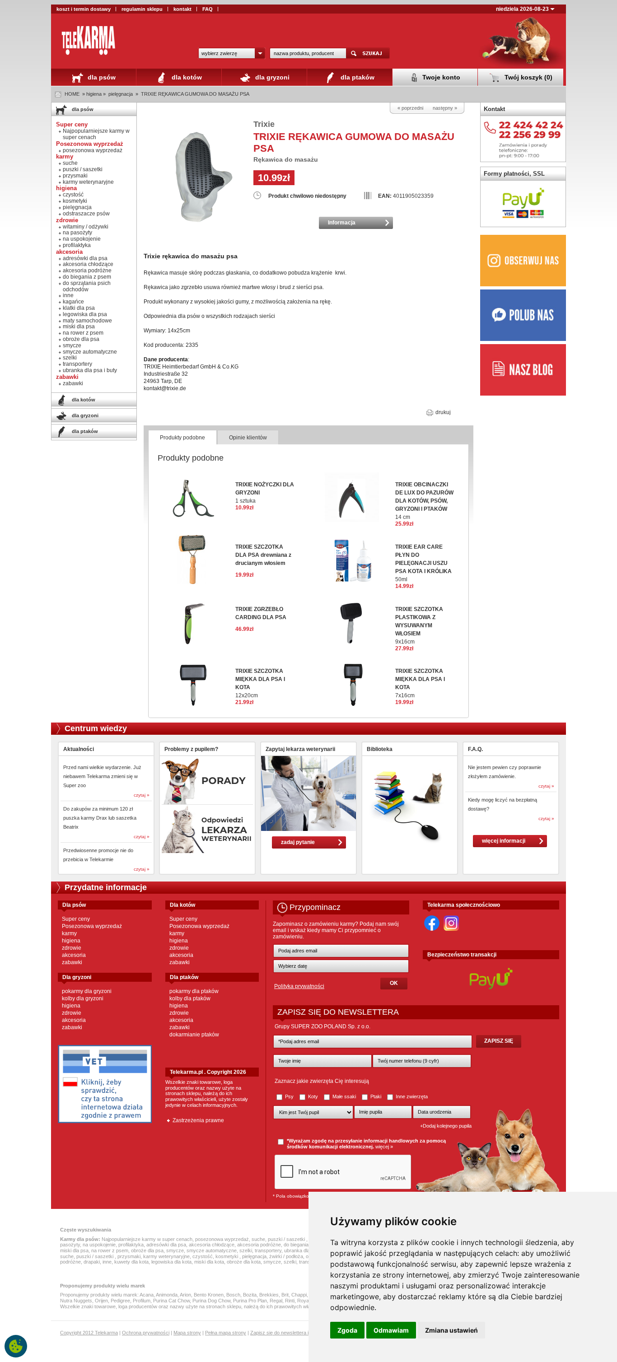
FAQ (207, 9)
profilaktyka (77, 245)
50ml (423, 563)
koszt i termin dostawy (83, 9)
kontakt (182, 9)
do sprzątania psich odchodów (87, 286)
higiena (71, 941)
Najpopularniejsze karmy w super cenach (96, 134)
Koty (313, 1096)
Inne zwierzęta (411, 1096)
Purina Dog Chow (211, 1300)
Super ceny (76, 919)
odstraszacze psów (86, 213)
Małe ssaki (344, 1096)
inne (68, 295)
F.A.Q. (475, 749)
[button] (232, 53)
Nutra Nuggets (76, 1300)
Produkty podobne (182, 437)
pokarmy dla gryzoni (87, 991)
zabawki (73, 383)
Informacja (341, 222)
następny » (445, 108)
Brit (285, 1294)
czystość (73, 194)
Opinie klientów (248, 437)
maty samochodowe (87, 320)
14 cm (424, 500)
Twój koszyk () (527, 77)
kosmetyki (75, 201)
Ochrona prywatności (145, 1332)
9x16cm (419, 625)
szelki (70, 357)
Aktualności (78, 749)
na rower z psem (83, 333)
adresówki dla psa (85, 258)
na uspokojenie (82, 239)
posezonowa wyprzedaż (92, 150)
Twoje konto (440, 77)
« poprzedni (410, 108)
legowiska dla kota (171, 1261)
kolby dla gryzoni (82, 998)
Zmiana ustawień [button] (451, 1330)
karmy (69, 933)
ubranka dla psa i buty (90, 370)
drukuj (442, 412)
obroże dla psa (81, 339)
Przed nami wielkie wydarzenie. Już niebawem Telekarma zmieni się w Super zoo (102, 776)
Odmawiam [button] (391, 1330)
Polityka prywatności (299, 986)
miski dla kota (209, 1261)
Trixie (264, 124)
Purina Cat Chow (171, 1300)
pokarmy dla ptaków (194, 991)
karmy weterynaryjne (88, 182)
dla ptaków (356, 77)
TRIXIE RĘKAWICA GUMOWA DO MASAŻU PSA (195, 94)
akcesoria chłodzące (88, 264)
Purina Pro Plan (250, 1300)
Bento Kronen (209, 1294)
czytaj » (142, 795)
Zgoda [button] (347, 1330)
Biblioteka (380, 749)
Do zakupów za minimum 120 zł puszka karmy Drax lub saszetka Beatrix (99, 818)
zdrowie (71, 948)
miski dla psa (79, 326)
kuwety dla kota (131, 1261)
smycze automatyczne (90, 352)
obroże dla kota (244, 1261)
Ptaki (376, 1096)
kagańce (73, 302)
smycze (72, 345)
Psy (289, 1096)
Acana (147, 1294)
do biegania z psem (87, 277)
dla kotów (186, 77)
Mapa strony (187, 1332)
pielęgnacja (120, 94)
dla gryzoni (271, 77)
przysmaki (75, 176)
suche (70, 163)
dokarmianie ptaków (194, 1034)
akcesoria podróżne (87, 270)
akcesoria (74, 955)
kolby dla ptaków (189, 998)
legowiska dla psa (85, 314)
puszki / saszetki (83, 169)
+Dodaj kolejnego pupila (446, 1126)
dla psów (101, 77)
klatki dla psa (79, 308)
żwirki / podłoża (286, 1256)
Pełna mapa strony (225, 1332)
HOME (72, 94)
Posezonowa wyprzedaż (92, 926)
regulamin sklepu (142, 9)
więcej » (384, 1146)
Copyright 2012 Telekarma (89, 1332)
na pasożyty (77, 232)
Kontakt (494, 109)
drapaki (92, 1261)
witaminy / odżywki (85, 227)
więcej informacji (503, 841)
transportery (77, 364)
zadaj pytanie (298, 842)
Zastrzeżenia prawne (198, 1120)
